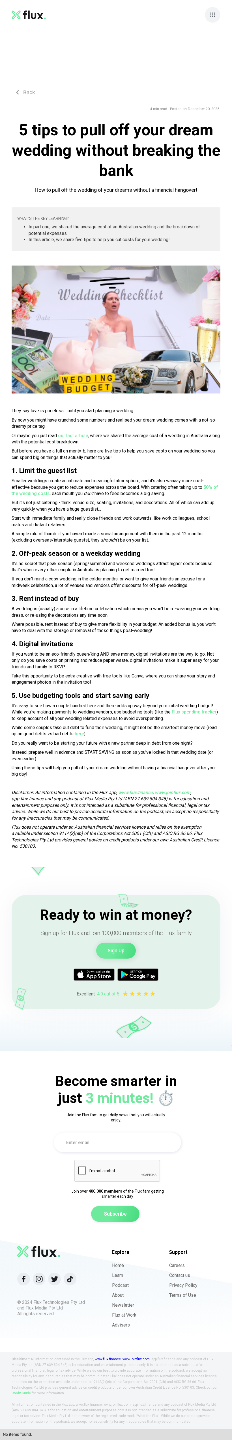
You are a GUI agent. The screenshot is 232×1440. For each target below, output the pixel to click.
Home (118, 1265)
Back (25, 92)
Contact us (179, 1275)
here (79, 733)
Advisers (121, 1325)
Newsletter (123, 1305)
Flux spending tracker (194, 712)
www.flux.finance (108, 1359)
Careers (177, 1265)
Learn (117, 1275)
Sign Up (116, 950)
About (118, 1295)
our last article (73, 435)
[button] (212, 15)
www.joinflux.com (136, 1359)
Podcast (120, 1285)
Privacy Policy (183, 1285)
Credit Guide (21, 1393)
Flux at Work (124, 1315)
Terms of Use (182, 1295)
